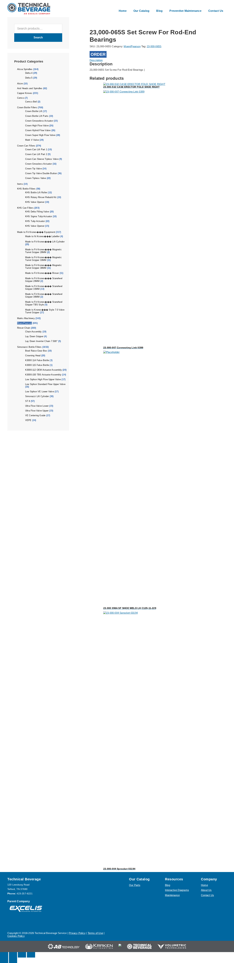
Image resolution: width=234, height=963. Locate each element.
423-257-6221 (24, 893)
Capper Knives (24, 93)
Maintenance (172, 895)
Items (20, 184)
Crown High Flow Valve (37, 125)
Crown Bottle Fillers (27, 107)
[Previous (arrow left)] (4, 960)
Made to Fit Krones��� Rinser (42, 273)
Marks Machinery (26, 318)
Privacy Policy (77, 933)
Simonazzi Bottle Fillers (29, 347)
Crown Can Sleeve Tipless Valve (42, 159)
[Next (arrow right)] (13, 960)
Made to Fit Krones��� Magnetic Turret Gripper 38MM (43, 266)
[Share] (22, 955)
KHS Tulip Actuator (35, 221)
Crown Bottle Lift (33, 111)
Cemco (20, 98)
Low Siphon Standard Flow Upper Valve (45, 384)
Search (38, 37)
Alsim (20, 83)
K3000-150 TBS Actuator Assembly (43, 374)
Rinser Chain (23, 328)
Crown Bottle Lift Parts (36, 116)
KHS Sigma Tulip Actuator (38, 216)
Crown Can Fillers (26, 145)
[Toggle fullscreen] (13, 955)
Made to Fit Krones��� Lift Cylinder (45, 241)
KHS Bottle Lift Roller (36, 192)
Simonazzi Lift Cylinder (37, 396)
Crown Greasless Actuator (38, 164)
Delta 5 (28, 77)
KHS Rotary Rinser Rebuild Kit (41, 197)
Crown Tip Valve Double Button (41, 173)
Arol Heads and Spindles (29, 88)
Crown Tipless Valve (35, 178)
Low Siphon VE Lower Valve (39, 391)
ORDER (98, 54)
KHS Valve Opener (34, 202)
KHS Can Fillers (25, 208)
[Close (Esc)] (31, 955)
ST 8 (27, 401)
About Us (206, 890)
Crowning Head (33, 355)
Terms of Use (95, 933)
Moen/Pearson (24, 323)
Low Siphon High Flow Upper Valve (43, 379)
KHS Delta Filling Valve (37, 211)
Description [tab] (96, 60)
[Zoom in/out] (4, 955)
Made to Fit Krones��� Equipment (36, 232)
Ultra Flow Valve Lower (36, 406)
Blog (167, 885)
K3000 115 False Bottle (37, 365)
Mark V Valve (32, 140)
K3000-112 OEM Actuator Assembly (43, 370)
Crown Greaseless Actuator (39, 121)
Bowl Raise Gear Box (36, 350)
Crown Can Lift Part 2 (36, 154)
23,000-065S (154, 46)
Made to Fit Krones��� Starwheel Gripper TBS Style (43, 303)
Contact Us (207, 895)
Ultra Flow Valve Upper (36, 410)
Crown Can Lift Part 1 (36, 149)
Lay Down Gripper (34, 336)
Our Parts (134, 885)
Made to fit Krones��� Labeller (42, 236)
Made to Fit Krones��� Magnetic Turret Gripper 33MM (43, 258)
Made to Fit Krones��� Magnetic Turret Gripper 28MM (43, 251)
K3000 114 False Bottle (37, 360)
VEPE (28, 420)
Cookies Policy (16, 935)
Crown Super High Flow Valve (40, 135)
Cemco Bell (31, 101)
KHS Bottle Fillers (26, 188)
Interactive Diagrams (177, 890)
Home (204, 885)
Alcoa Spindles (25, 69)
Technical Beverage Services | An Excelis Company (28, 8)
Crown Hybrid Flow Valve (38, 130)
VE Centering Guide (35, 415)
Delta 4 (28, 73)
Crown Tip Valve (33, 168)
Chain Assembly (33, 331)
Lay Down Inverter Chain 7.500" (41, 341)
